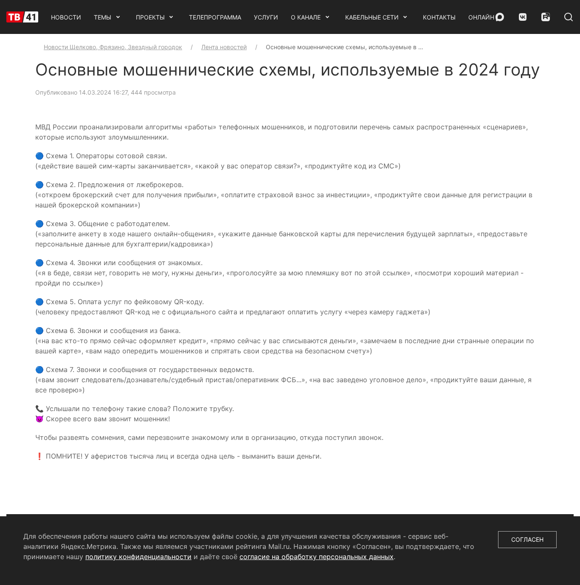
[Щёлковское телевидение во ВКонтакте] (523, 17)
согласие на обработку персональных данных (316, 556)
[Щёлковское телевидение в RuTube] (546, 17)
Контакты (439, 17)
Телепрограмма (215, 17)
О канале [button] (306, 17)
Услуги (266, 17)
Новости (66, 17)
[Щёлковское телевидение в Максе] (500, 17)
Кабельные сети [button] (372, 17)
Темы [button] (102, 17)
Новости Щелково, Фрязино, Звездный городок (113, 46)
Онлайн (481, 17)
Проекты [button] (150, 17)
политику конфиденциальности (138, 556)
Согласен (527, 539)
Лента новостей (224, 46)
